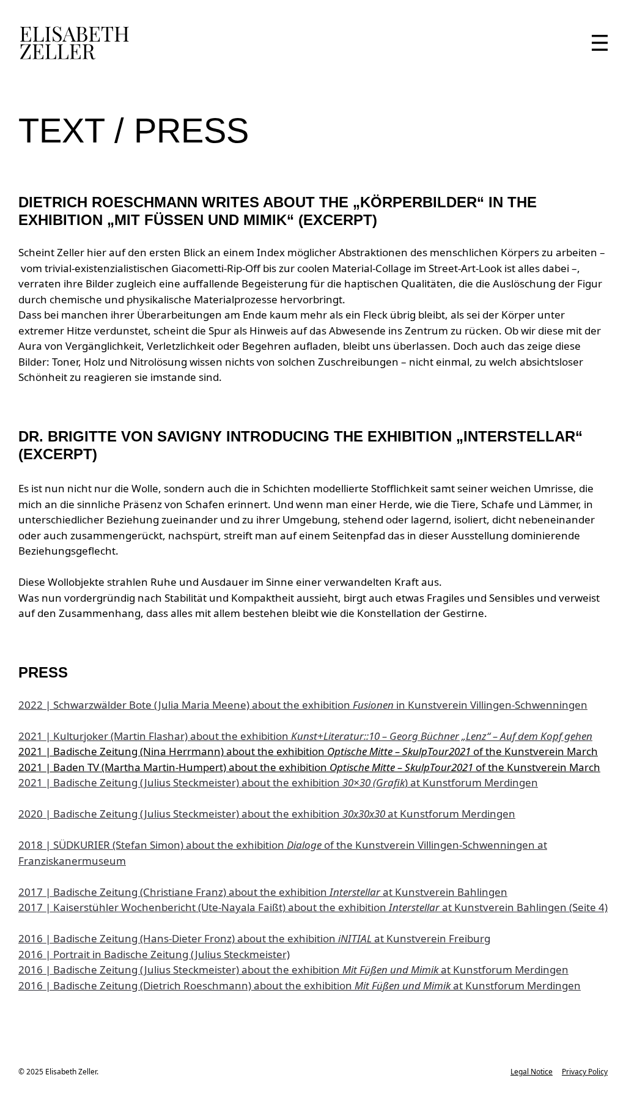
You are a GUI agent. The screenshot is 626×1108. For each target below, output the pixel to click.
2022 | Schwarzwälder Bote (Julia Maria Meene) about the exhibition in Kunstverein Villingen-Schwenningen (302, 705)
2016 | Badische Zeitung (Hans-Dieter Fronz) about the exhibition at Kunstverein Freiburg (254, 938)
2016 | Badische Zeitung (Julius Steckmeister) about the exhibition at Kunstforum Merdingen (293, 969)
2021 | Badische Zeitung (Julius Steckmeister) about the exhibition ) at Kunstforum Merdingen (278, 782)
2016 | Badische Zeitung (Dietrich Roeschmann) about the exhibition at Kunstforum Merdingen (299, 985)
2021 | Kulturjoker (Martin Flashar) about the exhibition (305, 736)
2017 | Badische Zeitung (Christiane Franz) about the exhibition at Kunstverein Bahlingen (262, 892)
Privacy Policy (585, 1071)
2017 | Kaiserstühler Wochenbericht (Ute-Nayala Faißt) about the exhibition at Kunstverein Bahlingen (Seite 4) (313, 907)
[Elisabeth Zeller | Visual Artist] (74, 42)
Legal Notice (531, 1071)
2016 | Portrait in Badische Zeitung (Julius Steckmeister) (154, 954)
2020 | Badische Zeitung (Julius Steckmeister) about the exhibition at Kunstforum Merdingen (266, 814)
